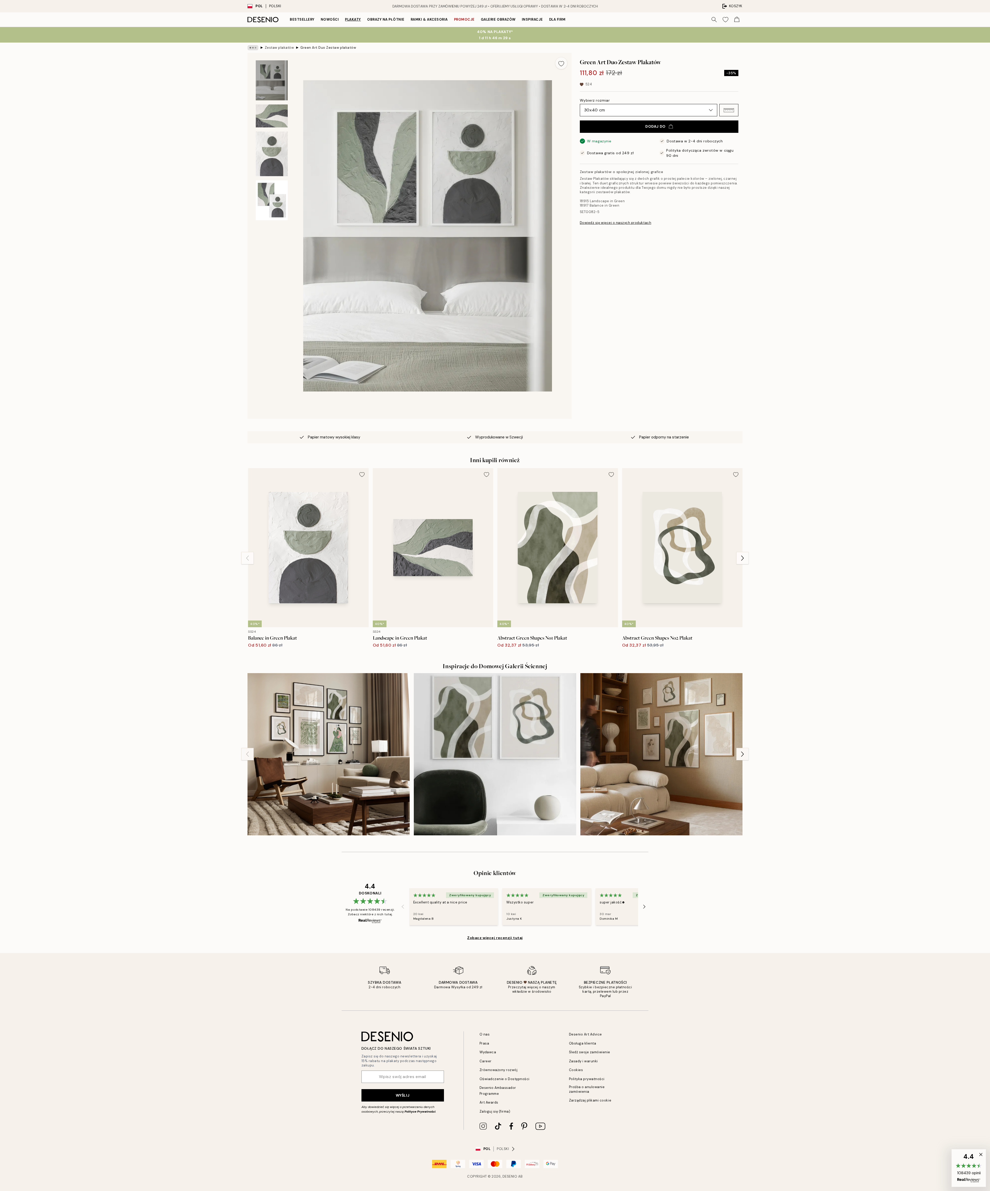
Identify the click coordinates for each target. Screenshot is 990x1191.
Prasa (484, 1043)
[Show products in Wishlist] (725, 19)
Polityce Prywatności (420, 1112)
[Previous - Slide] (247, 558)
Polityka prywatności (587, 1079)
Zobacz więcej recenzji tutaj (495, 937)
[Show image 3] (272, 154)
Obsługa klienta (582, 1043)
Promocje (464, 19)
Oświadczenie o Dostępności (505, 1079)
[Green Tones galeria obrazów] (329, 754)
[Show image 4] (272, 200)
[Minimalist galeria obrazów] (661, 754)
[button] (728, 110)
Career (486, 1061)
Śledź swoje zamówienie (589, 1052)
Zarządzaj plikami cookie (590, 1100)
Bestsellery (302, 19)
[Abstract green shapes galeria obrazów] (495, 754)
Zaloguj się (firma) (495, 1111)
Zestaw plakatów (279, 47)
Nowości (330, 19)
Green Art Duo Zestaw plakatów (328, 47)
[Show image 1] (272, 80)
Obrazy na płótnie (386, 19)
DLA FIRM (557, 19)
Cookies (576, 1070)
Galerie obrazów (498, 19)
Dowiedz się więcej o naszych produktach (615, 223)
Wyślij (402, 1095)
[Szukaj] (714, 19)
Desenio (509, 1176)
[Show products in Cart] (736, 19)
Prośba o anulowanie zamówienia (587, 1089)
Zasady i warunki (583, 1061)
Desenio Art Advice (585, 1034)
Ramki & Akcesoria (429, 19)
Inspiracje (532, 19)
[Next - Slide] (742, 558)
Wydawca (488, 1052)
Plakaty (353, 19)
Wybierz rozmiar (595, 100)
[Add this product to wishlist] (561, 63)
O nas (485, 1034)
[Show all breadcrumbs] (253, 47)
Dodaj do (655, 126)
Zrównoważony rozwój (499, 1070)
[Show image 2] (272, 115)
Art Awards (489, 1102)
